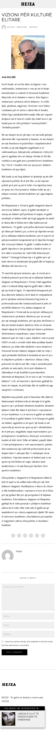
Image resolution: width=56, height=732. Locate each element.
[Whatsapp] (37, 535)
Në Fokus (33, 27)
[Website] (17, 556)
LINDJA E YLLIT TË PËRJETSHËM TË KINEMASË (28, 716)
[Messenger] (19, 535)
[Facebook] (13, 535)
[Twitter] (25, 535)
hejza (19, 551)
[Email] (43, 535)
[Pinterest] (31, 535)
